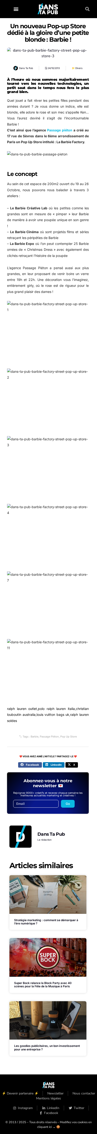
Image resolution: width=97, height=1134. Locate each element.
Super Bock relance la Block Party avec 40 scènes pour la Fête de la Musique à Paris (43, 984)
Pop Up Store (68, 736)
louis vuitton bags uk (52, 715)
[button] (16, 9)
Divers (78, 68)
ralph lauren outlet (22, 709)
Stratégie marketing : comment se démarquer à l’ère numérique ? (46, 921)
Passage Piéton (49, 736)
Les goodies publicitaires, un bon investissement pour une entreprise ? (47, 1047)
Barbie (34, 736)
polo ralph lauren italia (56, 709)
